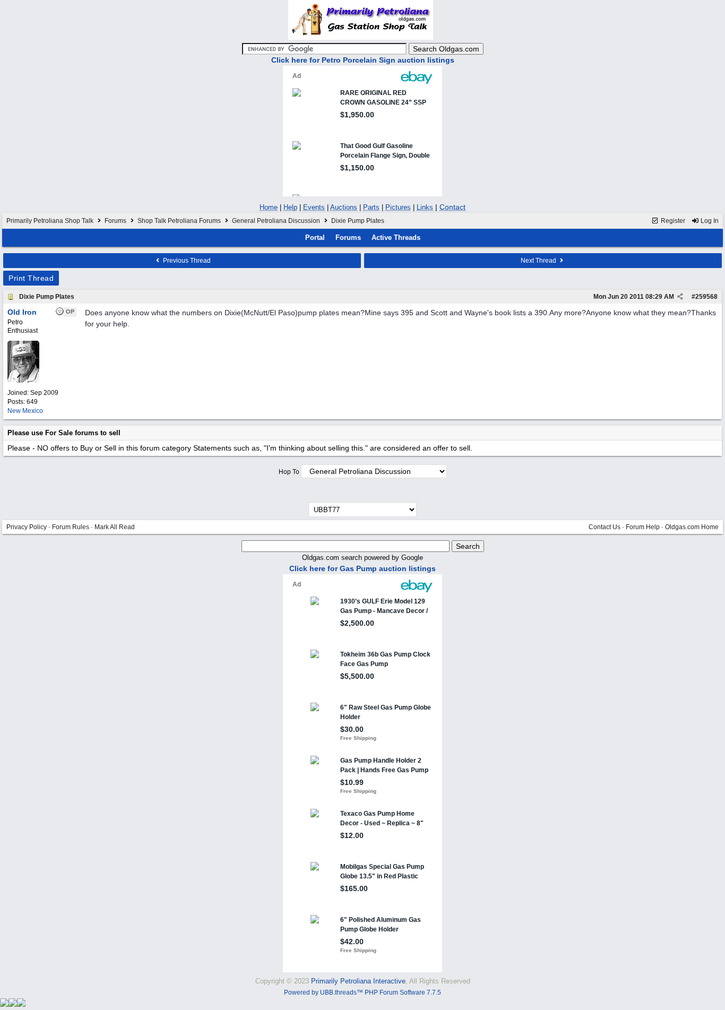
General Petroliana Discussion (276, 221)
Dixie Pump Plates (46, 296)
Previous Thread (186, 260)
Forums (115, 221)
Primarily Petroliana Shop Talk (49, 221)
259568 (706, 296)
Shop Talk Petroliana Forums (179, 221)
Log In (709, 221)
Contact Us (604, 527)
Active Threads (396, 237)
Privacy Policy (26, 527)
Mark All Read (114, 527)
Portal (315, 237)
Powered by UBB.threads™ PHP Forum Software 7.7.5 (362, 992)
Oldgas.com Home (692, 527)
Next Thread (539, 260)
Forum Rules (70, 527)
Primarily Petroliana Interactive (358, 981)
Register (672, 221)
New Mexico (25, 411)
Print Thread (31, 278)
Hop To (289, 472)
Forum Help (643, 527)
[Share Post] (680, 296)
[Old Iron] (23, 380)
